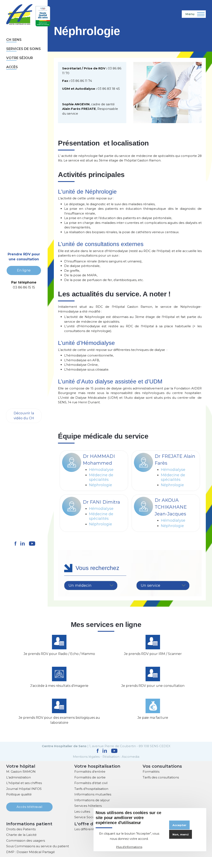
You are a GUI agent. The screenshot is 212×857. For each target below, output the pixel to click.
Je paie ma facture (152, 718)
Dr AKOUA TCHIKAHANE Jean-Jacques (171, 507)
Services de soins (23, 49)
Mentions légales (86, 757)
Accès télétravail (29, 807)
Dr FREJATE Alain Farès (175, 459)
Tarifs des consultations (161, 777)
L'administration (18, 777)
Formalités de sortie (90, 777)
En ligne (24, 270)
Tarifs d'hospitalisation (91, 789)
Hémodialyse (101, 470)
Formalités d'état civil (90, 783)
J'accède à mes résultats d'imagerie (59, 686)
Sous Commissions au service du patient (37, 846)
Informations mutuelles (92, 794)
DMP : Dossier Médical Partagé (30, 852)
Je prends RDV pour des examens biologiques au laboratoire (59, 720)
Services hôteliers (88, 806)
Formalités (151, 771)
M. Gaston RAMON (21, 771)
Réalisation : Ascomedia (120, 757)
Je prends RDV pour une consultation (152, 686)
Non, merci (180, 834)
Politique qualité (19, 794)
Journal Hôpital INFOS (24, 789)
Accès (12, 67)
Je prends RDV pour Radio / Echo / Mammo (59, 654)
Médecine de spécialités (101, 477)
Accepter (179, 825)
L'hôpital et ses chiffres (24, 783)
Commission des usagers (25, 840)
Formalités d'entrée (89, 771)
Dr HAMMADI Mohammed (99, 459)
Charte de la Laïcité (21, 835)
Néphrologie (100, 485)
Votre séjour (19, 58)
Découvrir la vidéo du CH (24, 415)
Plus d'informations (129, 847)
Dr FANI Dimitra (101, 502)
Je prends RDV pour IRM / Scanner (153, 654)
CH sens (14, 40)
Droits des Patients (21, 829)
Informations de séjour (92, 800)
